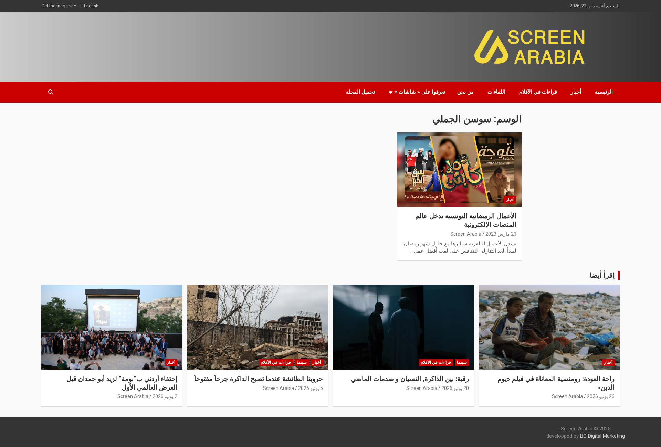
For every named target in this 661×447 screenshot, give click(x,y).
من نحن (465, 92)
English (91, 5)
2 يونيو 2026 (165, 396)
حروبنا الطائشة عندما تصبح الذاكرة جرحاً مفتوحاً (258, 379)
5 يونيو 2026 (310, 388)
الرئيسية (604, 92)
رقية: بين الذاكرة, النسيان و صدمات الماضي (410, 379)
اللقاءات (496, 92)
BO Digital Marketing (602, 436)
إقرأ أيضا (602, 275)
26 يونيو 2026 (601, 396)
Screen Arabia (465, 234)
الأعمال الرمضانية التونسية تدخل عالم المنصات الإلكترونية (465, 220)
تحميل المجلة (360, 92)
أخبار (576, 92)
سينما (462, 362)
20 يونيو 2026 (455, 388)
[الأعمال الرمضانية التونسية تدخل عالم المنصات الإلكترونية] (459, 169)
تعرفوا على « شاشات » (420, 92)
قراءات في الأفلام (538, 92)
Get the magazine (58, 5)
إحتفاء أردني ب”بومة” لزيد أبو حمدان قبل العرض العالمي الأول (121, 383)
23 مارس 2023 (500, 234)
